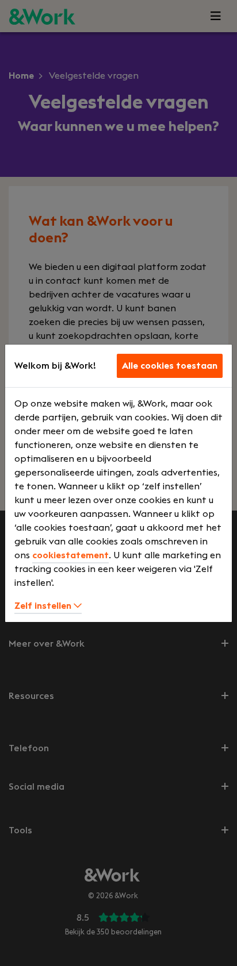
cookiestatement (70, 555)
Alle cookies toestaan (169, 365)
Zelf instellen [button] (44, 605)
